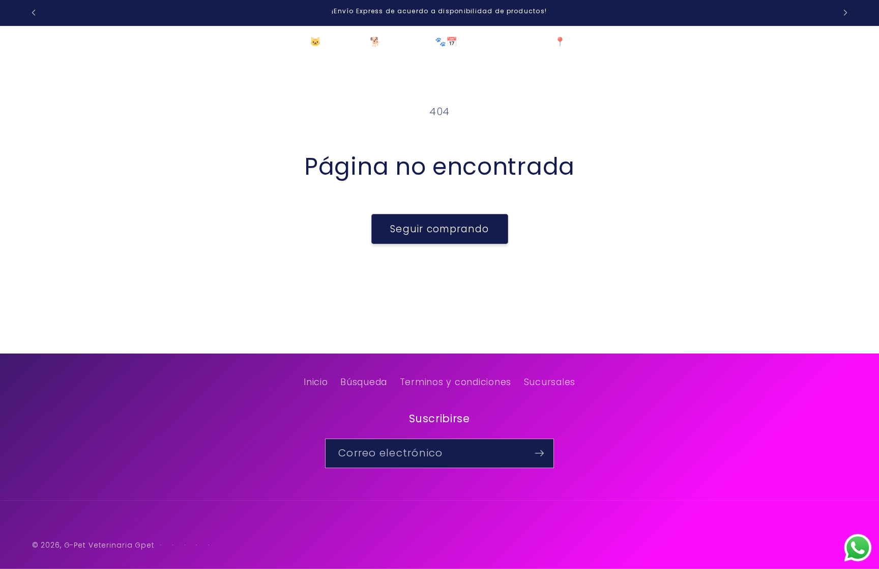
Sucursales (550, 382)
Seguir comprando (439, 229)
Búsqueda (363, 382)
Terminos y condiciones (456, 382)
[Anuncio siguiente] (845, 13)
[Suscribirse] (539, 453)
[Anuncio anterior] (33, 13)
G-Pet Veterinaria (98, 545)
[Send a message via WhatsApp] (858, 548)
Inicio (316, 382)
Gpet (145, 545)
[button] (174, 42)
